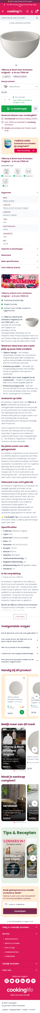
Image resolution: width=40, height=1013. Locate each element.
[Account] (32, 11)
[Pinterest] (33, 981)
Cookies (25, 1010)
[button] (16, 65)
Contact (32, 1010)
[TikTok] (28, 981)
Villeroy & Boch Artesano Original (15, 208)
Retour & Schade (12, 943)
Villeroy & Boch (20, 76)
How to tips (10, 947)
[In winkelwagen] (22, 712)
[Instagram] (6, 981)
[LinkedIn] (22, 981)
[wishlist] (27, 11)
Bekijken (6, 767)
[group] (20, 44)
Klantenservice (11, 939)
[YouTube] (12, 981)
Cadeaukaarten (12, 952)
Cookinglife (12, 1003)
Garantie (6, 233)
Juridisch (5, 1010)
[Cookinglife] (14, 11)
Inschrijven (20, 911)
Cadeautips (10, 956)
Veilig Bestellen (15, 1010)
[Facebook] (17, 981)
